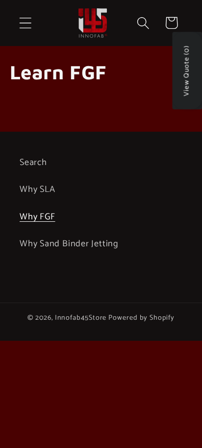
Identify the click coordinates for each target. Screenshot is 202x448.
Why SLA (37, 189)
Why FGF (37, 217)
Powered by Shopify (141, 318)
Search (33, 162)
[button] (25, 23)
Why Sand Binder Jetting (69, 243)
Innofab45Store (81, 318)
